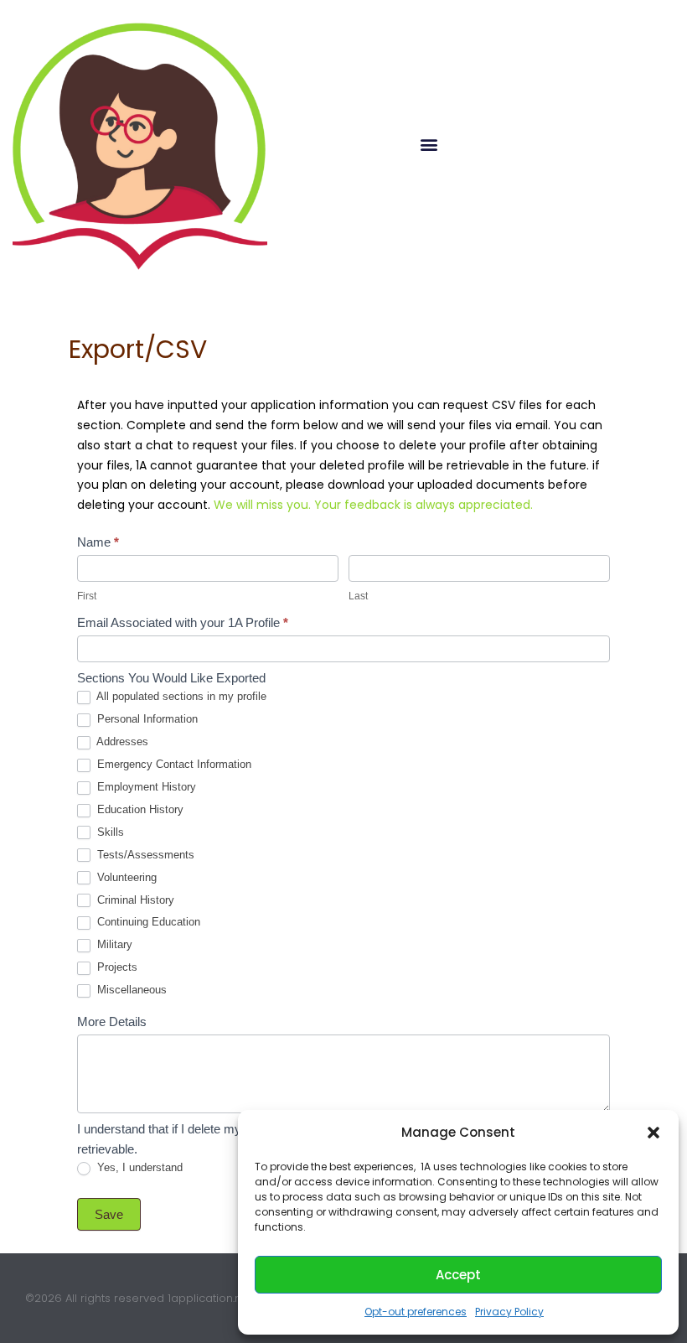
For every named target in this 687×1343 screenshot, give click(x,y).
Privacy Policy (509, 1311)
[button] (653, 1132)
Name (98, 542)
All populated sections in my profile (180, 696)
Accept (458, 1274)
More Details (112, 1021)
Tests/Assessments (144, 854)
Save (109, 1214)
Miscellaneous (130, 989)
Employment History (145, 786)
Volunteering (125, 877)
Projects (115, 967)
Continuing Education (147, 921)
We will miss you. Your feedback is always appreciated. (373, 504)
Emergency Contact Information (172, 764)
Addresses (121, 741)
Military (113, 944)
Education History (138, 809)
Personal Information (146, 719)
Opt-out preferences (415, 1311)
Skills (109, 832)
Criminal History (134, 900)
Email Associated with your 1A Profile (182, 622)
